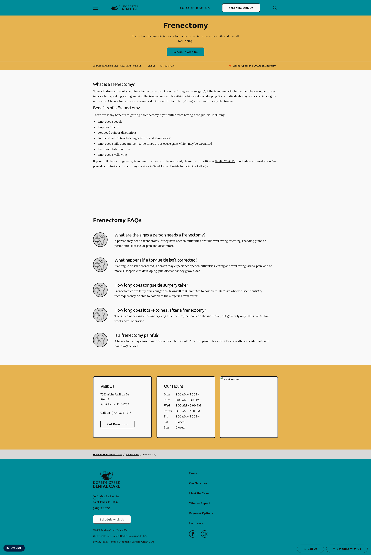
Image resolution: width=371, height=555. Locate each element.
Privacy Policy (100, 541)
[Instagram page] (204, 534)
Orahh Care (147, 541)
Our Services (198, 483)
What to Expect (199, 503)
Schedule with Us (241, 8)
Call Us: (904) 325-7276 (195, 8)
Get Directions (117, 424)
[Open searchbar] (275, 8)
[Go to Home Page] (124, 7)
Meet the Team (199, 493)
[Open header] (96, 8)
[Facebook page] (192, 534)
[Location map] (249, 407)
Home (193, 473)
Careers (136, 541)
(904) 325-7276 (166, 65)
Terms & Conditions (120, 541)
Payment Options (201, 513)
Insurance (196, 523)
